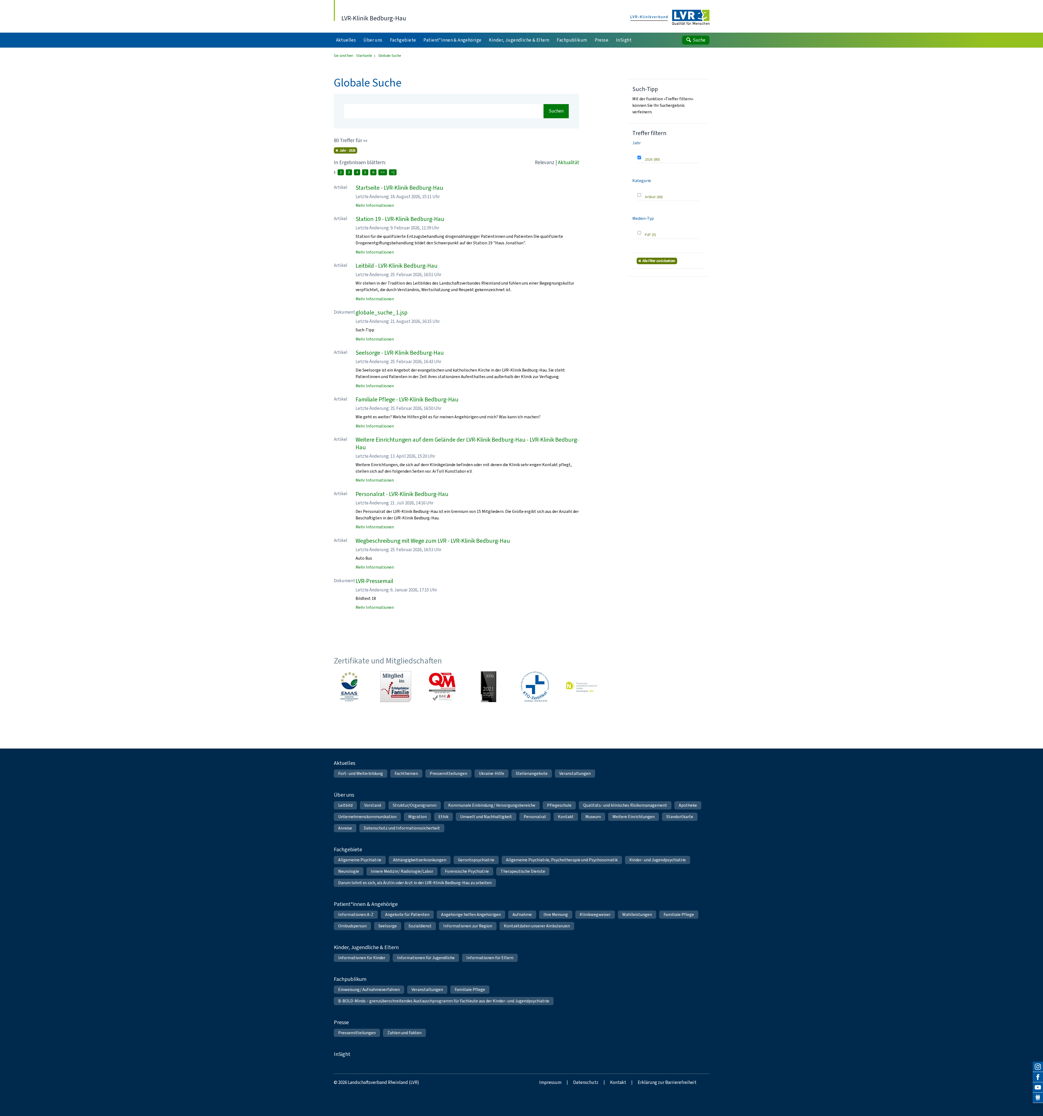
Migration (417, 816)
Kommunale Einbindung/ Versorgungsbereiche (491, 805)
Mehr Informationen (375, 205)
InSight (342, 1054)
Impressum (550, 1082)
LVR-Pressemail (374, 581)
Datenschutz (585, 1082)
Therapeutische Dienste (523, 871)
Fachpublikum (350, 979)
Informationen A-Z (355, 914)
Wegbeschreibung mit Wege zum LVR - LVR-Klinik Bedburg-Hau (433, 541)
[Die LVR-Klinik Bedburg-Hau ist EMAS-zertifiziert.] (349, 686)
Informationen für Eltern (489, 958)
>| (392, 172)
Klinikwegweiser (595, 914)
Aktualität (568, 162)
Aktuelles (344, 763)
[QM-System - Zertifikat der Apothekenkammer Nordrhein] (442, 686)
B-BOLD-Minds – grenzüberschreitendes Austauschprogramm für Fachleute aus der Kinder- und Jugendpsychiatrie (443, 1001)
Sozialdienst (420, 926)
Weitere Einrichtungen (633, 816)
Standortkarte (679, 816)
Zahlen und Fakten (404, 1033)
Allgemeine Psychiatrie (359, 860)
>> (383, 172)
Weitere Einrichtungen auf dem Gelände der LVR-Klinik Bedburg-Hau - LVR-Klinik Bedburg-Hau (467, 443)
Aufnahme (522, 914)
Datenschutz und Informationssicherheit (402, 828)
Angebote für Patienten (407, 914)
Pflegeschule (559, 805)
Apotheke (688, 805)
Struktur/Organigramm (414, 805)
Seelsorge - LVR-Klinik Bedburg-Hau (400, 353)
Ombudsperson (352, 926)
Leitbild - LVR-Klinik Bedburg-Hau (397, 266)
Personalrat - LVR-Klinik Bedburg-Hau (402, 494)
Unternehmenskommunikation (367, 816)
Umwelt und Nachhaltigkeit (486, 816)
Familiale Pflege (679, 914)
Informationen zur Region (467, 926)
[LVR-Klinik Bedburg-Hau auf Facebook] (1038, 1077)
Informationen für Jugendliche (426, 958)
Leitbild (345, 805)
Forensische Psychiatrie (467, 871)
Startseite (364, 55)
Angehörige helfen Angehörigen (471, 914)
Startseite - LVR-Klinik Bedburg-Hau (399, 188)
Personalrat (535, 816)
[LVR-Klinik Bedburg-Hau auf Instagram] (1038, 1067)
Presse (341, 1022)
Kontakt (566, 816)
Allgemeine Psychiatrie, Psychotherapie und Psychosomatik (562, 860)
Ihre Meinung (556, 914)
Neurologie (348, 871)
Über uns (344, 795)
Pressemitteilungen (448, 773)
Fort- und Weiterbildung (360, 773)
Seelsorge (387, 926)
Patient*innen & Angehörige (366, 904)
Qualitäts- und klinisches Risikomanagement (625, 805)
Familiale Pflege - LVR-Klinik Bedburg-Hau (407, 399)
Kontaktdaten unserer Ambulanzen (537, 926)
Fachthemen (406, 773)
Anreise (345, 828)
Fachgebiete (348, 849)
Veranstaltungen (575, 773)
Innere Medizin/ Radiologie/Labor (402, 871)
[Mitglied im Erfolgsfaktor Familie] (395, 686)
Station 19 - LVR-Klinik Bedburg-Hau (400, 219)
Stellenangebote (532, 773)
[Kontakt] (1038, 1098)
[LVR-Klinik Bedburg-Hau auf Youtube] (1038, 1087)
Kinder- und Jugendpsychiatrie (657, 860)
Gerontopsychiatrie (476, 860)
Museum (593, 816)
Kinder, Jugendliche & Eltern (366, 947)
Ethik (443, 816)
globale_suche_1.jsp (381, 312)
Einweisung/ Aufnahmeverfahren (369, 989)
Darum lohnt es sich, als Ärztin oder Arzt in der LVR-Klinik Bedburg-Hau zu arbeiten (415, 883)
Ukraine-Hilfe (491, 773)
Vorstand (372, 805)
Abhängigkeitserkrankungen (419, 860)
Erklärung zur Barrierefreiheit (667, 1082)
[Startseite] (669, 18)
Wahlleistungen (637, 914)
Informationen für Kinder (361, 958)
